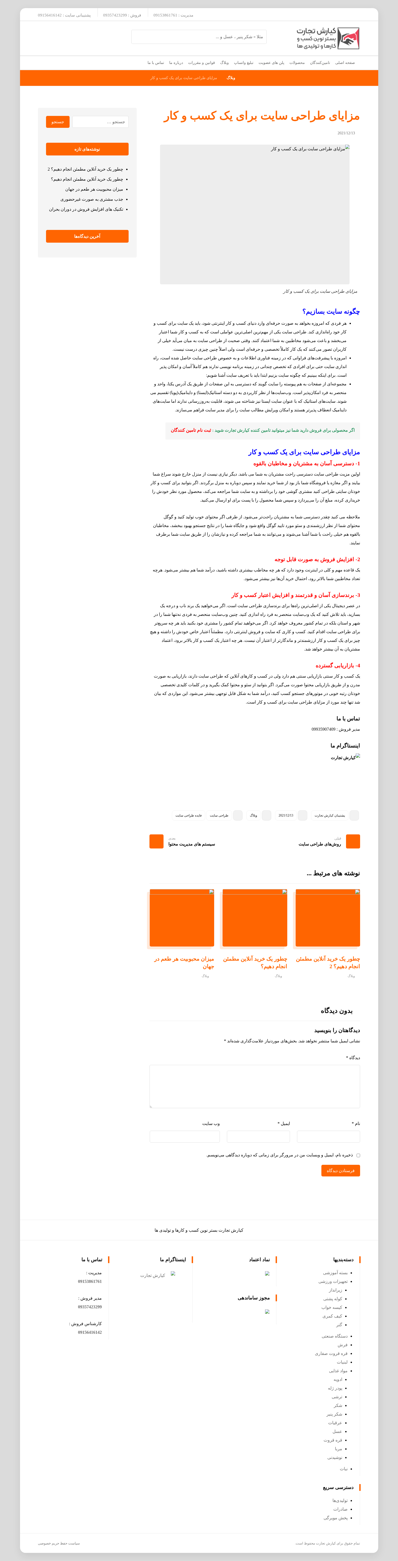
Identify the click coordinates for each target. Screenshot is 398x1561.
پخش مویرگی (336, 1518)
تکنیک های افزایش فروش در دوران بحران (86, 209)
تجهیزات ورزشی (333, 1281)
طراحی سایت (219, 815)
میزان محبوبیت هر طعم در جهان (94, 189)
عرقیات (335, 1422)
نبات (344, 1468)
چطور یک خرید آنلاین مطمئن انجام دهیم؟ (87, 179)
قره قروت (333, 1440)
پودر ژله (335, 1388)
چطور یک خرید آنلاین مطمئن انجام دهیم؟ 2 (85, 169)
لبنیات (342, 1362)
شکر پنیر (334, 1414)
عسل (337, 1431)
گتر (339, 1324)
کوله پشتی (332, 1298)
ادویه (338, 1379)
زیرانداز (335, 1290)
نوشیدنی (334, 1457)
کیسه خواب (331, 1307)
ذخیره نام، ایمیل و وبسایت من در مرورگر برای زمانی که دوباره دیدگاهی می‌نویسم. (279, 1155)
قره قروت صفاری (331, 1353)
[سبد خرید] (42, 61)
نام (356, 1123)
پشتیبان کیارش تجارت (330, 815)
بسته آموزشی (335, 1272)
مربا (338, 1448)
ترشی (337, 1396)
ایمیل (284, 1123)
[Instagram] (353, 14)
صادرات (340, 1509)
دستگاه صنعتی (335, 1336)
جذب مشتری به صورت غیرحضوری (91, 199)
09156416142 (90, 1332)
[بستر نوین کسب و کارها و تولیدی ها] (328, 38)
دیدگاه (353, 1057)
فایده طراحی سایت (188, 815)
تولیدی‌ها (340, 1500)
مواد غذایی (338, 1370)
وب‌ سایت (211, 1123)
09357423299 (90, 1307)
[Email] (341, 14)
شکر (338, 1405)
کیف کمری (332, 1316)
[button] (90, 1281)
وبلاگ (253, 815)
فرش (343, 1344)
